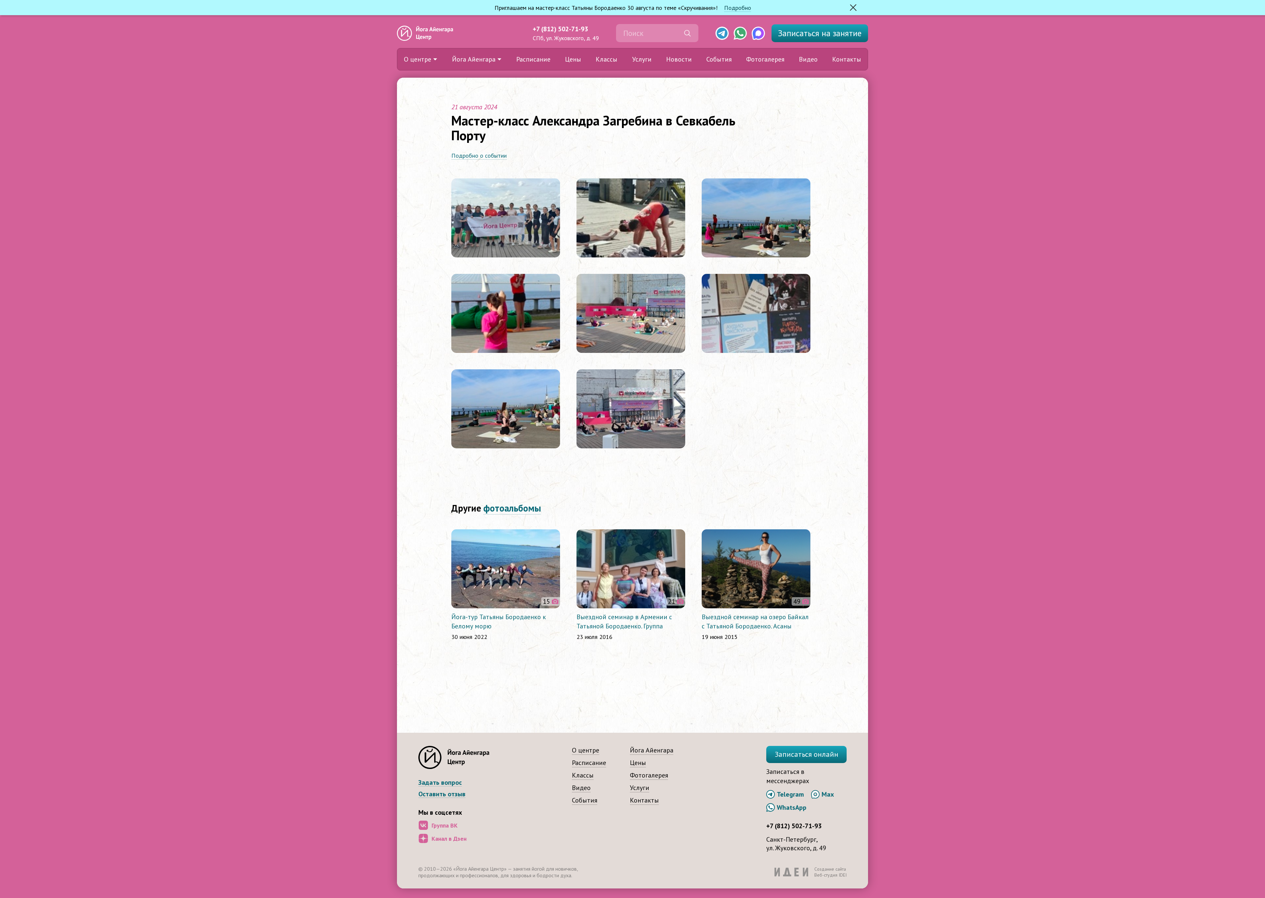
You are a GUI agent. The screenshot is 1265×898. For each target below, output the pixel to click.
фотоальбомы (512, 508)
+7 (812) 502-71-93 (560, 29)
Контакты (846, 59)
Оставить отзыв (441, 794)
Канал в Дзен (449, 838)
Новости (679, 59)
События (719, 59)
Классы (606, 59)
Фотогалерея (765, 59)
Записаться (819, 33)
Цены (573, 59)
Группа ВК (445, 825)
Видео (808, 59)
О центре (417, 59)
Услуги (642, 59)
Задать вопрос (440, 782)
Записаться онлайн (806, 754)
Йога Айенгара (473, 59)
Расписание (533, 59)
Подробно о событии (479, 155)
